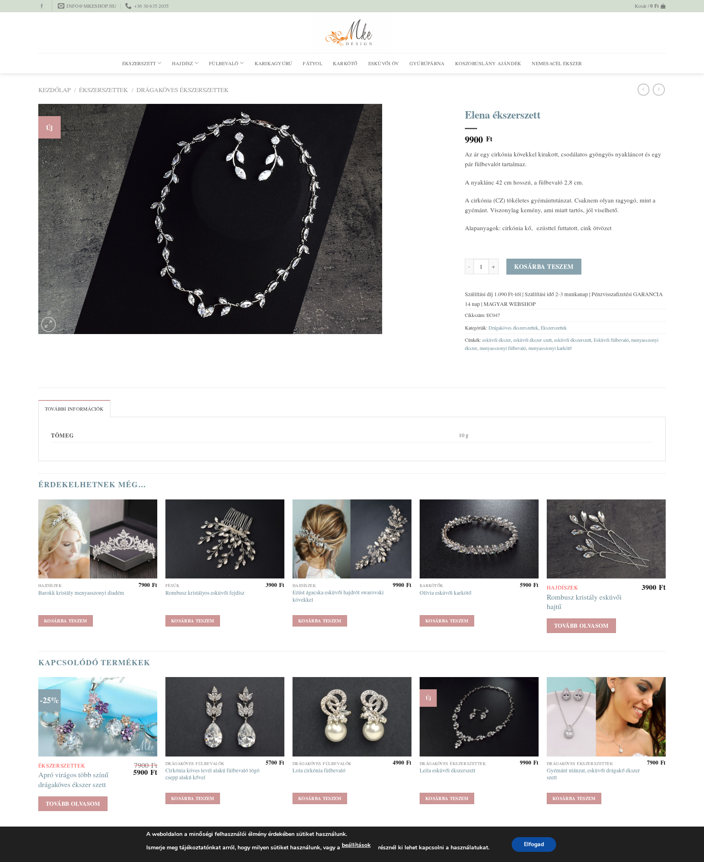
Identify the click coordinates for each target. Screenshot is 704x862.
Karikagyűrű (274, 63)
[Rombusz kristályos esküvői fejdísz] (224, 539)
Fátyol (312, 63)
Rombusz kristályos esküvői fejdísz (204, 592)
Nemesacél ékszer (557, 63)
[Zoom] (48, 324)
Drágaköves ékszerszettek (182, 90)
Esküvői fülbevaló (611, 339)
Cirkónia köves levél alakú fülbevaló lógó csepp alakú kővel (212, 774)
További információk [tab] (74, 408)
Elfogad (534, 844)
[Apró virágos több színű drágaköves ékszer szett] (97, 716)
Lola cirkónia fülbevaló (319, 770)
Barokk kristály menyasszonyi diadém (81, 592)
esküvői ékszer (496, 339)
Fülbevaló (223, 63)
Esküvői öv (383, 63)
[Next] (665, 575)
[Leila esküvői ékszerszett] (479, 716)
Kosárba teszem (543, 266)
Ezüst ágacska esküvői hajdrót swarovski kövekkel (338, 596)
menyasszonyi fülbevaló (503, 348)
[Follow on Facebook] (42, 6)
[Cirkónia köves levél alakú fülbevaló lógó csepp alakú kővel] (224, 716)
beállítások (356, 845)
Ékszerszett (139, 63)
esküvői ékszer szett (532, 339)
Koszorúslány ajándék (488, 63)
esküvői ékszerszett (572, 339)
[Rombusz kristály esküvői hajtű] (606, 539)
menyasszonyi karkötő (550, 348)
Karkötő (345, 63)
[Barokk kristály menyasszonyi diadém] (97, 539)
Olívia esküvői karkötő (445, 592)
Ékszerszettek (103, 90)
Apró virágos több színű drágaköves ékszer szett (73, 779)
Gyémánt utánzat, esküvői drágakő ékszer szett (593, 774)
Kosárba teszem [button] (65, 621)
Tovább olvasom (581, 625)
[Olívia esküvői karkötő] (479, 539)
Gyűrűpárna (426, 63)
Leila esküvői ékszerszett (447, 770)
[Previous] (39, 575)
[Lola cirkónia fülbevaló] (352, 716)
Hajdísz (182, 63)
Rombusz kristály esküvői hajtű (584, 601)
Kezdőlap (54, 90)
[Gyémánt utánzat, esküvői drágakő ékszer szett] (606, 716)
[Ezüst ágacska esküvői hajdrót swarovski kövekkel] (352, 539)
